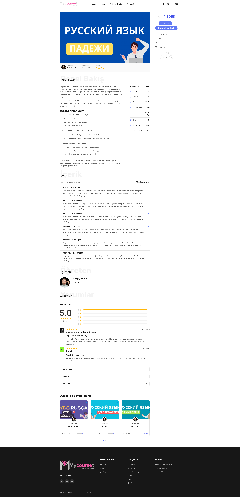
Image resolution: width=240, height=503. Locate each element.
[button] (103, 440)
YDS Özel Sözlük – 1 (74, 426)
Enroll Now (74, 410)
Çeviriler (130, 476)
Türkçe (130, 479)
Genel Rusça (132, 468)
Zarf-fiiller (104, 426)
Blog (104, 472)
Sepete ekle (165, 23)
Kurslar (93, 4)
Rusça (102, 4)
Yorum (98, 65)
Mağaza (102, 468)
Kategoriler (85, 65)
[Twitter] (166, 57)
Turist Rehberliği (116, 4)
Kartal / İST (159, 472)
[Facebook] (162, 57)
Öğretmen (70, 65)
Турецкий (130, 4)
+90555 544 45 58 (161, 468)
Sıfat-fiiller (135, 426)
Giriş (176, 4)
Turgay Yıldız (80, 278)
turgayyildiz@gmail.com (163, 464)
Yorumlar (103, 464)
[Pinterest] (171, 57)
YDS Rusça (86, 68)
